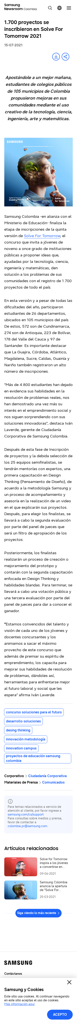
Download (56, 57)
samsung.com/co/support (26, 814)
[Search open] (50, 8)
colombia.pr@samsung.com (27, 826)
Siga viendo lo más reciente (36, 913)
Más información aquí (19, 1004)
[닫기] (69, 982)
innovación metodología (25, 739)
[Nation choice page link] (59, 8)
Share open (65, 57)
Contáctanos (13, 974)
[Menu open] (69, 8)
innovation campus (21, 748)
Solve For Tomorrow (42, 235)
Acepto (60, 1014)
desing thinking (18, 730)
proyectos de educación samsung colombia (33, 758)
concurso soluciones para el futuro (34, 712)
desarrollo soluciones (23, 721)
